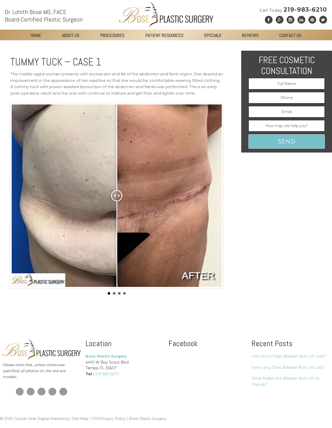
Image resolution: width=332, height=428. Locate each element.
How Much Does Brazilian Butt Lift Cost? (289, 356)
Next (215, 196)
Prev (18, 196)
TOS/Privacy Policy (109, 418)
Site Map (80, 418)
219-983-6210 (293, 9)
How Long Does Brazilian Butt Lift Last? (288, 367)
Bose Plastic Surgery (148, 418)
